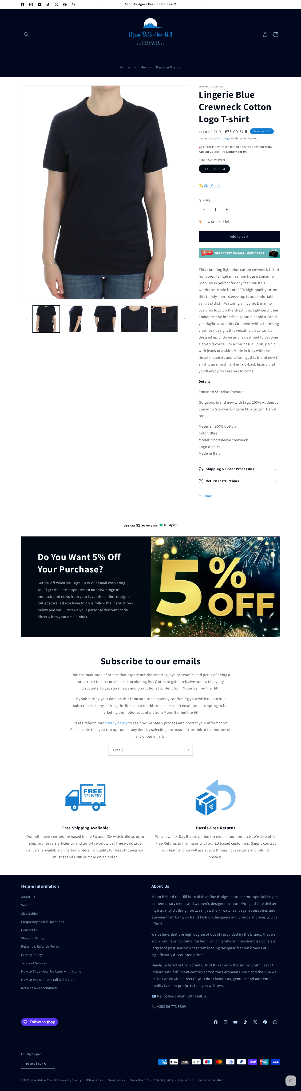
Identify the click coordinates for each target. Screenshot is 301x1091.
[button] (26, 34)
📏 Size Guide (210, 185)
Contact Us (29, 930)
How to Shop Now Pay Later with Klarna (51, 971)
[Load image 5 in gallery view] (164, 318)
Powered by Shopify (69, 1080)
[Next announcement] (200, 4)
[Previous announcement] (100, 4)
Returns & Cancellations (39, 988)
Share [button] (207, 496)
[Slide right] (184, 319)
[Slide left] (26, 319)
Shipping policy (164, 1080)
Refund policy (94, 1080)
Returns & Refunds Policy (40, 946)
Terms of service (139, 1080)
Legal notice (185, 1080)
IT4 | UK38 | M (214, 169)
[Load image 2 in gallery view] (75, 318)
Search (26, 905)
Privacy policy (116, 1080)
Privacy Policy (31, 955)
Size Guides (30, 913)
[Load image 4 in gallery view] (134, 318)
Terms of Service (33, 963)
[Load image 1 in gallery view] (46, 318)
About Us (28, 897)
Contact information (210, 1080)
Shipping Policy (32, 938)
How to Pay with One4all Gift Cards (47, 979)
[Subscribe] (187, 750)
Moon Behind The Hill (44, 1080)
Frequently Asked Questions (42, 922)
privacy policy (115, 723)
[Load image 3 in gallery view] (105, 318)
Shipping (223, 138)
